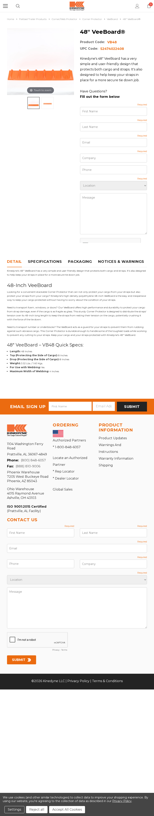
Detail (14, 261)
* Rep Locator (64, 471)
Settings (14, 809)
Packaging (80, 261)
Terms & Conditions (107, 681)
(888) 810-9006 (28, 466)
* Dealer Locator (66, 478)
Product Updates (113, 438)
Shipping (106, 465)
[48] (33, 103)
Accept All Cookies (67, 809)
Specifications (45, 261)
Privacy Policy (78, 681)
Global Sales (62, 489)
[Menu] (5, 6)
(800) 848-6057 (33, 460)
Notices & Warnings (121, 261)
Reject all (36, 809)
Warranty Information (116, 458)
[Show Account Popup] (137, 6)
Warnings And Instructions (110, 448)
